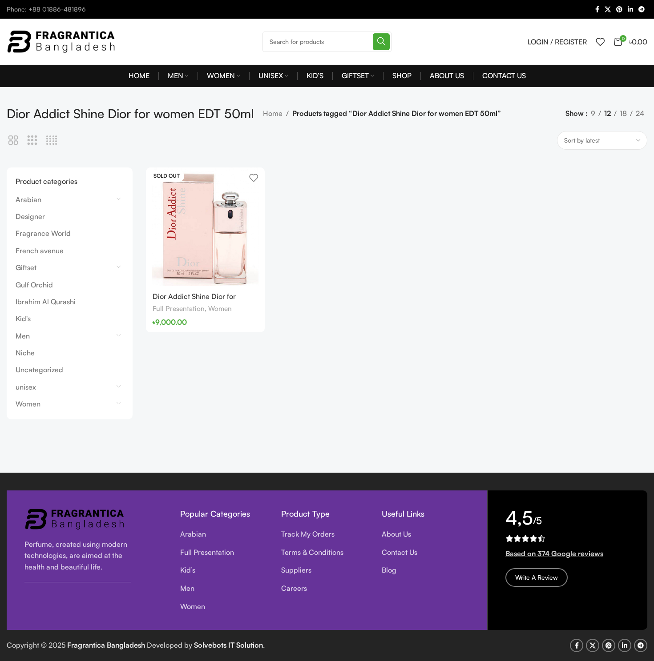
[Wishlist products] (600, 42)
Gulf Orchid (34, 284)
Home (273, 113)
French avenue (40, 250)
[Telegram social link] (641, 10)
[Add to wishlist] (253, 177)
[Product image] (205, 226)
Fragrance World (43, 233)
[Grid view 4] (51, 140)
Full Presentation (179, 308)
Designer (30, 216)
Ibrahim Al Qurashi (46, 301)
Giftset (26, 267)
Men (23, 335)
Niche (25, 352)
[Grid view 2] (13, 140)
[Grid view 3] (32, 140)
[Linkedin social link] (630, 10)
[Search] (381, 41)
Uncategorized (39, 369)
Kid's (23, 318)
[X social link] (608, 10)
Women (28, 403)
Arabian (28, 199)
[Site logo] (62, 40)
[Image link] (75, 518)
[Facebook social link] (597, 10)
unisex (26, 386)
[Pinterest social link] (619, 10)
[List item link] (224, 534)
